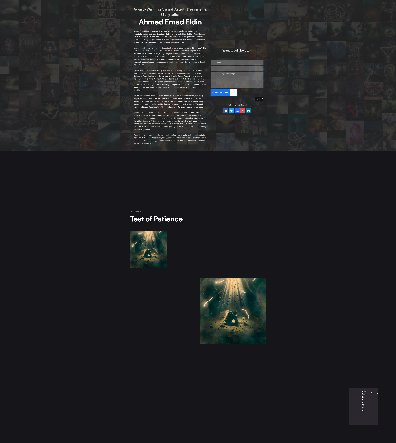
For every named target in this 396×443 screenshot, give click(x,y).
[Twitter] (231, 110)
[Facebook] (225, 110)
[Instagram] (242, 110)
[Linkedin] (248, 110)
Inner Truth (363, 404)
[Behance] (237, 110)
